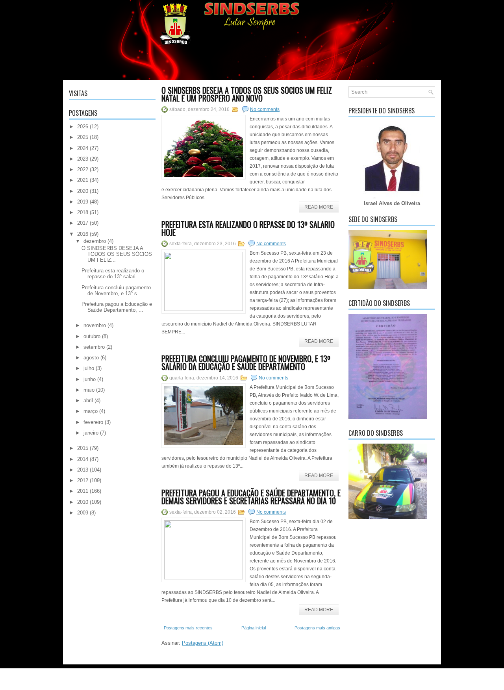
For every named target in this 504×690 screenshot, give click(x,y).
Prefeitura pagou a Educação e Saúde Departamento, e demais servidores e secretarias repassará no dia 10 (251, 497)
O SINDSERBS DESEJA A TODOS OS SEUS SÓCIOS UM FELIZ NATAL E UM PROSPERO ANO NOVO (246, 94)
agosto (91, 358)
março (90, 411)
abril (88, 400)
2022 (82, 169)
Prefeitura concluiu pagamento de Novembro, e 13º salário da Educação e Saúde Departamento (245, 362)
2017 (82, 223)
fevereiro (93, 422)
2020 (82, 191)
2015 (82, 448)
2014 (82, 459)
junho (89, 379)
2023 (82, 159)
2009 (82, 513)
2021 (82, 180)
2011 (82, 491)
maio (88, 390)
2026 (82, 126)
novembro (94, 325)
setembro (94, 347)
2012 (82, 480)
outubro (91, 336)
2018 (82, 212)
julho (88, 368)
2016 (82, 234)
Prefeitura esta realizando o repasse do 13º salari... (113, 273)
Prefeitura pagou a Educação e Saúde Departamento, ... (117, 307)
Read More (318, 207)
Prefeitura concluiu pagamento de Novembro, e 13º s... (116, 290)
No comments (265, 109)
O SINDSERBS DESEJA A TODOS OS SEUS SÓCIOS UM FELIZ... (117, 254)
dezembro (94, 241)
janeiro (90, 433)
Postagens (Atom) (202, 643)
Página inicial (253, 627)
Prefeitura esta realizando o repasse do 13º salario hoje (248, 228)
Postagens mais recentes (188, 627)
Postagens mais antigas (317, 627)
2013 (82, 470)
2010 (82, 502)
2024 (82, 148)
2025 (82, 137)
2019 (82, 202)
